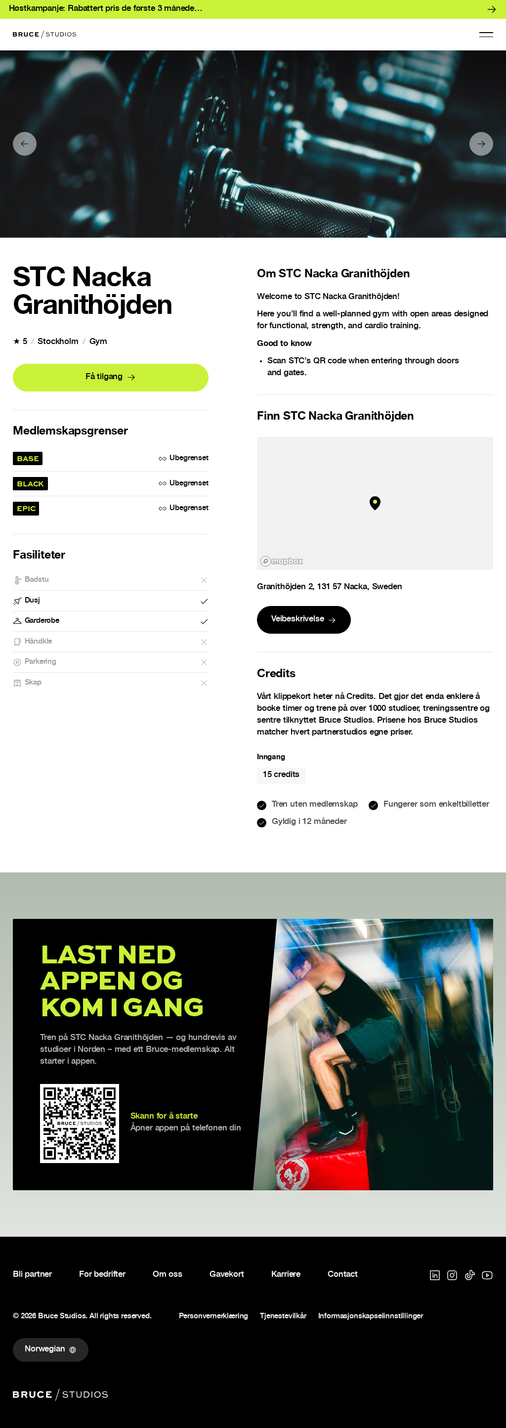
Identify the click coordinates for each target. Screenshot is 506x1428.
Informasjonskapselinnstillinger (370, 1317)
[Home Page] (44, 34)
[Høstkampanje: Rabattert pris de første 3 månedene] (253, 9)
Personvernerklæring (214, 1317)
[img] (375, 503)
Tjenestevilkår (283, 1317)
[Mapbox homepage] (281, 561)
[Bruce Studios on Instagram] (452, 1275)
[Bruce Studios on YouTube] (487, 1275)
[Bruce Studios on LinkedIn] (435, 1275)
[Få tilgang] (111, 377)
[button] (486, 34)
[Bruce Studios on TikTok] (470, 1275)
